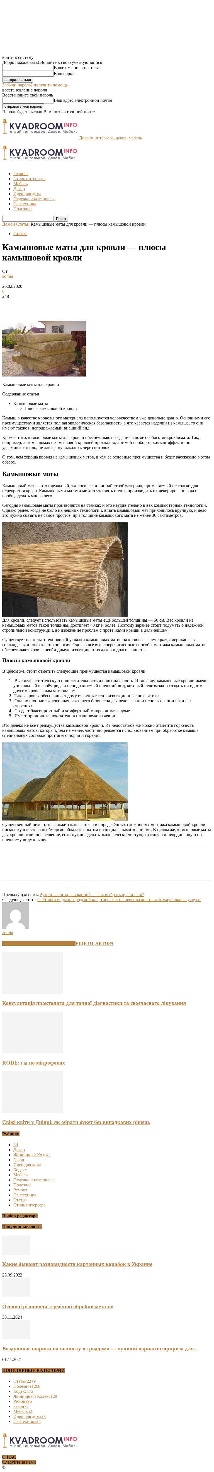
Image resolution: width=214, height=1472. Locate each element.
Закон (18, 1159)
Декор (19, 188)
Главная (20, 173)
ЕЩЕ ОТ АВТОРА (95, 943)
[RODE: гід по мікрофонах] (32, 1051)
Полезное (22, 208)
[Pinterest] (51, 304)
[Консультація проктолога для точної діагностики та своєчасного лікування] (32, 992)
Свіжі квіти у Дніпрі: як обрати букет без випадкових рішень (76, 1122)
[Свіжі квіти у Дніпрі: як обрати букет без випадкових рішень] (32, 1111)
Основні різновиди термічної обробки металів (57, 1306)
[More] (91, 305)
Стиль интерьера (29, 178)
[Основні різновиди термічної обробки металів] (16, 1295)
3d (15, 1144)
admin (7, 276)
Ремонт (20, 1190)
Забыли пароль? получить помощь (35, 85)
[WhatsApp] (71, 304)
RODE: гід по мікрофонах (33, 1063)
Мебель (20, 183)
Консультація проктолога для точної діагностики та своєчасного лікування (94, 1003)
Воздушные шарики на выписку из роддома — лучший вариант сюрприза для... (100, 1349)
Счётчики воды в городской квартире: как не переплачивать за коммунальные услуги (119, 899)
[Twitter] (31, 304)
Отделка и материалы (34, 198)
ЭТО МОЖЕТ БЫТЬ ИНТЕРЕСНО (39, 943)
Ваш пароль (65, 73)
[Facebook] (11, 304)
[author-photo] (15, 927)
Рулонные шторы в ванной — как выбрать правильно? (92, 894)
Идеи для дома (27, 193)
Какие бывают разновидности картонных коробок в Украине (77, 1264)
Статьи (23, 224)
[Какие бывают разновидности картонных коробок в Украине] (16, 1253)
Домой (8, 224)
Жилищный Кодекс (31, 1154)
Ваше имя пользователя (76, 67)
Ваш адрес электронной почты (83, 100)
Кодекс (20, 1169)
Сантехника (24, 203)
